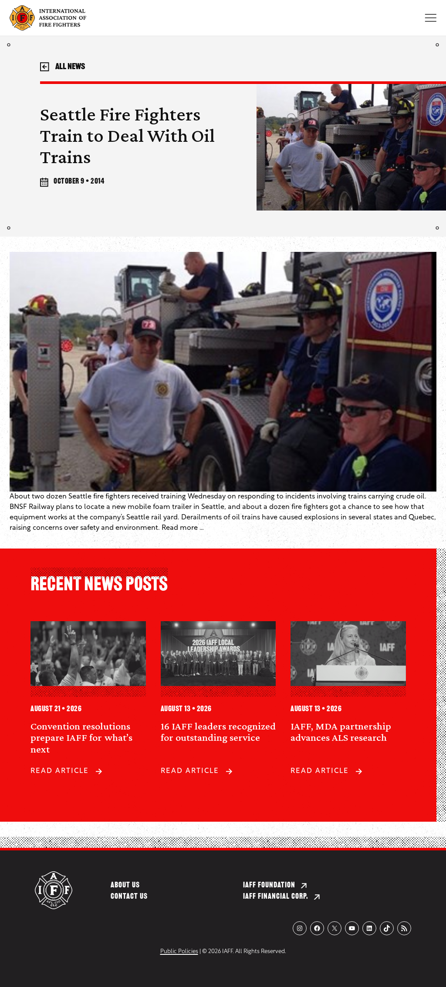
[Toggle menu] (430, 18)
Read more (180, 528)
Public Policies (179, 951)
